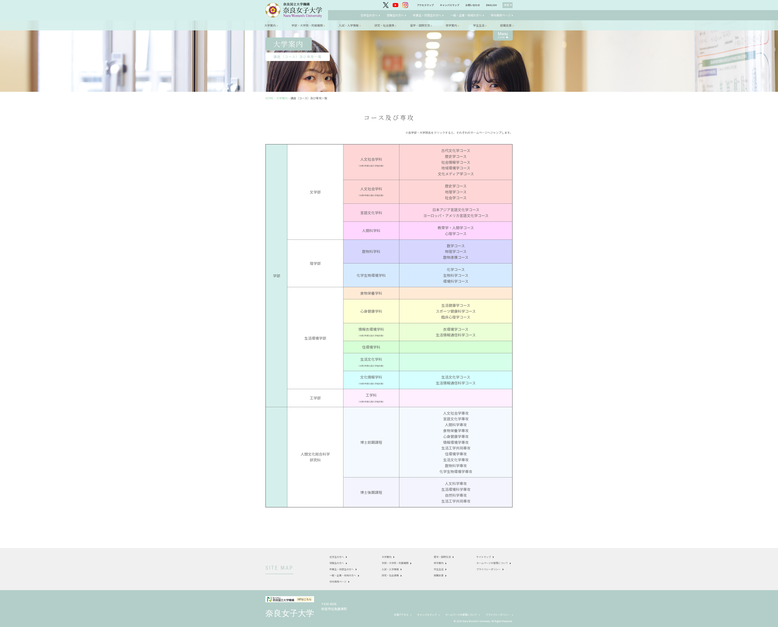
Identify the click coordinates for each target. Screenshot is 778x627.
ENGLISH (491, 5)
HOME (269, 98)
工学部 (315, 397)
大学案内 (282, 98)
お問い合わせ (472, 5)
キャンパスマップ (449, 5)
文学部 (315, 192)
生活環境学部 (315, 338)
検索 (506, 4)
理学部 (315, 263)
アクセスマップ (425, 5)
